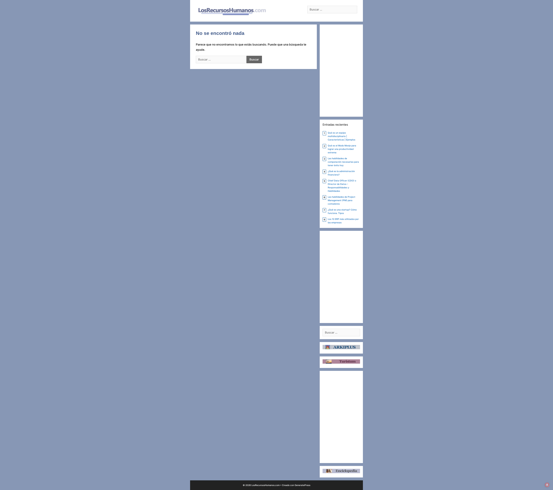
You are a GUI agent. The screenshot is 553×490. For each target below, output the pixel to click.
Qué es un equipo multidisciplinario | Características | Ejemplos (341, 136)
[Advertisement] (341, 70)
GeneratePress (302, 485)
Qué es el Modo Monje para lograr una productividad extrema (342, 149)
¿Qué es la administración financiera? (341, 173)
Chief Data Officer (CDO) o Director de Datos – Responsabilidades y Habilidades (342, 185)
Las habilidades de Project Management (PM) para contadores (341, 200)
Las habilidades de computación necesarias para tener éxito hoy (343, 162)
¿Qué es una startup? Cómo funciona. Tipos (342, 211)
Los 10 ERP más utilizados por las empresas (343, 221)
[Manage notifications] (547, 485)
